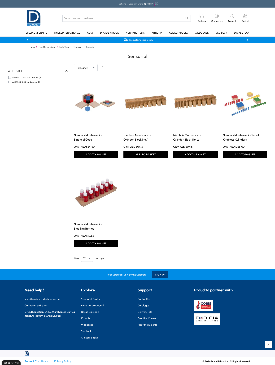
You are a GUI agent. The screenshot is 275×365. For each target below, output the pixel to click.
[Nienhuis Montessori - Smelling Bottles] (96, 191)
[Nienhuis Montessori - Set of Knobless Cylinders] (245, 101)
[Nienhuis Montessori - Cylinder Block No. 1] (145, 101)
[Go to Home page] (34, 18)
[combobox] (126, 18)
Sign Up (160, 274)
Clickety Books (178, 32)
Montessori (77, 47)
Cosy (90, 32)
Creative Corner (147, 318)
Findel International (67, 32)
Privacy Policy (62, 361)
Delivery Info (145, 311)
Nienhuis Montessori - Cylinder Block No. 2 (187, 137)
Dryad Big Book (109, 32)
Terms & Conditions (36, 361)
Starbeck (221, 32)
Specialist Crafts (36, 32)
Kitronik (157, 32)
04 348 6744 (40, 305)
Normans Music (135, 32)
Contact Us (144, 299)
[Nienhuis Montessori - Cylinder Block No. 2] (195, 101)
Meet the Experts (147, 324)
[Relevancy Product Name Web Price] (86, 67)
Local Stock (241, 32)
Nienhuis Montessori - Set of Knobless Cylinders (241, 137)
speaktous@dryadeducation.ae (42, 299)
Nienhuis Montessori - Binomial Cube (88, 137)
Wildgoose (202, 32)
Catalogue (143, 305)
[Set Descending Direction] (101, 68)
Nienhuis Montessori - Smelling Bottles (88, 226)
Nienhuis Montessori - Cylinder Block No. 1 (137, 137)
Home (32, 47)
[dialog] (11, 362)
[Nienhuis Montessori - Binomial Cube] (96, 101)
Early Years (64, 47)
